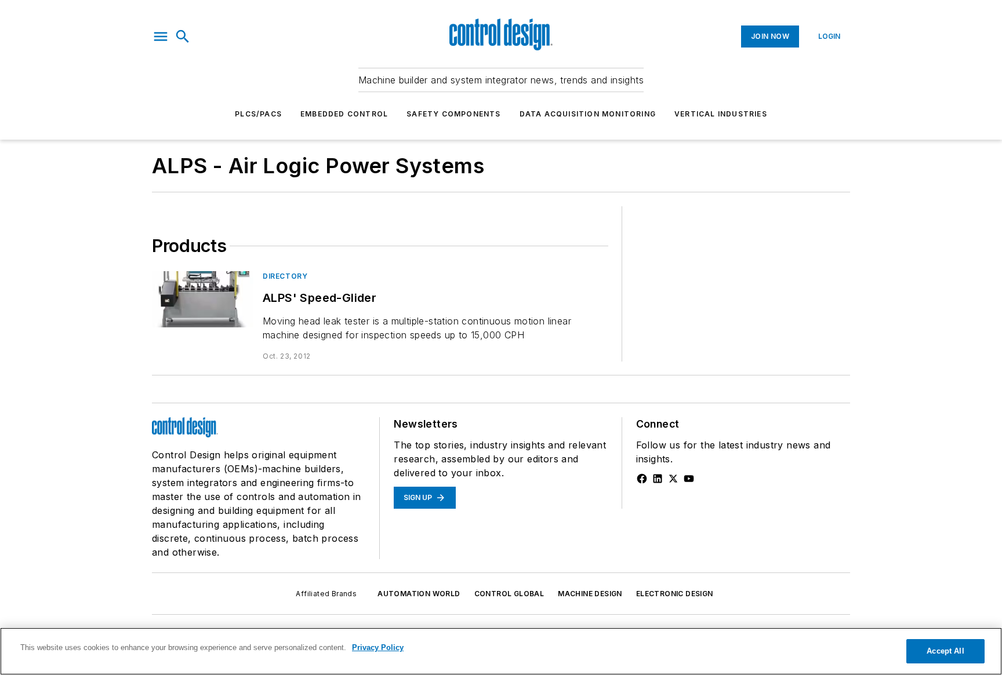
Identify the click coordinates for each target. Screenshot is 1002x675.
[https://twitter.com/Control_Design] (673, 478)
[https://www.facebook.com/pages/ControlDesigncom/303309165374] (642, 478)
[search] (182, 36)
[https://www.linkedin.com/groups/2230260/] (657, 478)
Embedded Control (344, 114)
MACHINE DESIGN (590, 593)
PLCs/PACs (258, 114)
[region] (501, 651)
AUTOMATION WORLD (418, 593)
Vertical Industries (720, 114)
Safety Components (453, 114)
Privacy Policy (378, 647)
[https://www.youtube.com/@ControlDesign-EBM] (689, 478)
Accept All (945, 651)
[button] (160, 36)
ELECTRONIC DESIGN (674, 593)
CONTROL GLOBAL (509, 593)
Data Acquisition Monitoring (588, 114)
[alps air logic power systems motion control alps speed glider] (202, 299)
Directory (285, 276)
